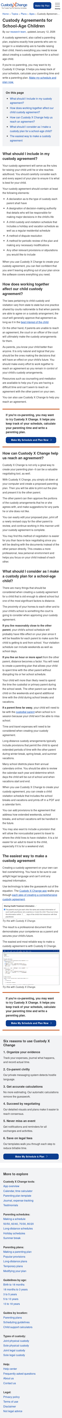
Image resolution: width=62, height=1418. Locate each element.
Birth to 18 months (13, 1284)
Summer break (12, 1238)
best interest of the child (34, 322)
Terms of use (10, 1401)
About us (8, 1378)
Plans (24, 13)
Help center (10, 1369)
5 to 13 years (10, 1299)
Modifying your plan (14, 1271)
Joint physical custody (16, 1341)
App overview (11, 1186)
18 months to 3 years (15, 1289)
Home (5, 13)
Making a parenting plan (17, 1252)
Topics (14, 13)
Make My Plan (42, 5)
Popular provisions (14, 1256)
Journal (7, 1200)
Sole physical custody (16, 1345)
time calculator (23, 1191)
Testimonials (10, 1205)
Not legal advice (12, 1411)
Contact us (9, 1383)
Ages (32, 13)
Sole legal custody (14, 1355)
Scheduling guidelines (16, 1322)
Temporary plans (13, 1266)
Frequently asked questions (19, 1373)
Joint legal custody (14, 1350)
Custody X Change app (33, 891)
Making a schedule (14, 1219)
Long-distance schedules (18, 1228)
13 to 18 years (11, 1304)
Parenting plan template (17, 1195)
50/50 (6, 1224)
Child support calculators (17, 1327)
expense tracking (23, 1200)
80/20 (30, 1224)
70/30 (22, 1224)
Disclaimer (9, 1406)
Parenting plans (12, 1317)
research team (18, 31)
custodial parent (25, 712)
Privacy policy (11, 1397)
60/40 (14, 1224)
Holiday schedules (14, 1233)
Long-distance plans (15, 1261)
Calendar (8, 1191)
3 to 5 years (10, 1294)
